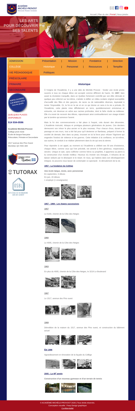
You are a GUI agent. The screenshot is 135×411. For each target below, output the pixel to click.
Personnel (72, 66)
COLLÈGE (14, 66)
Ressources (95, 66)
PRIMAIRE (14, 84)
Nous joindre (122, 14)
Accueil (93, 14)
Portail (113, 14)
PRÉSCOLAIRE (17, 78)
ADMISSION (15, 61)
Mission (72, 61)
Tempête (118, 66)
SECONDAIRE (17, 90)
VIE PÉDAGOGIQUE (20, 72)
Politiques (49, 72)
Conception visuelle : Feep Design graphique (67, 405)
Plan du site (103, 14)
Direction (118, 61)
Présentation (49, 61)
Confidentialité (67, 408)
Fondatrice (95, 61)
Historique (49, 66)
